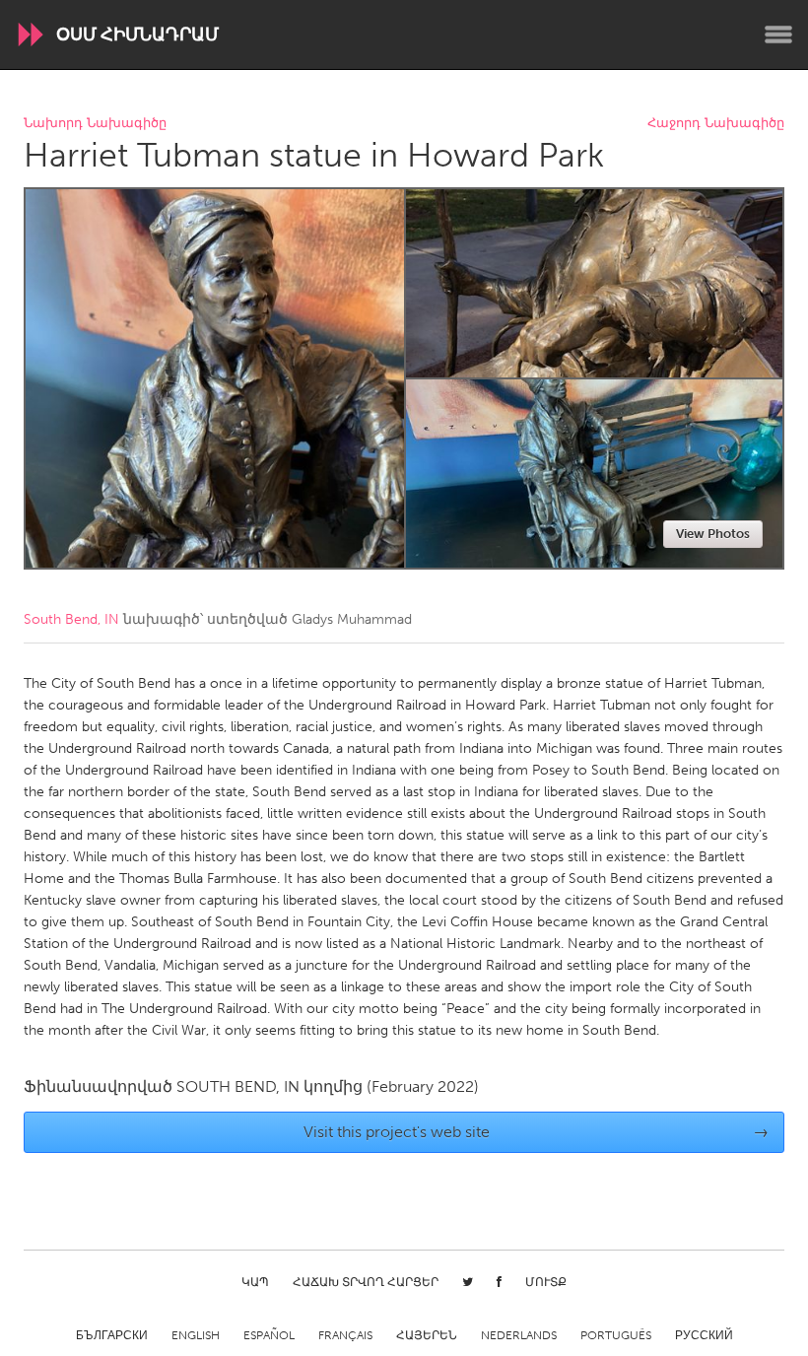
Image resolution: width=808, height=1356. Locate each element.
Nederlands (519, 1335)
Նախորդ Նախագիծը (95, 123)
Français (345, 1335)
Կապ (255, 1282)
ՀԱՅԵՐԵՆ (426, 1335)
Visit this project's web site (536, 1131)
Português (615, 1335)
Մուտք (546, 1282)
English (195, 1335)
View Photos (713, 533)
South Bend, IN (71, 619)
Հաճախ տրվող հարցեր (365, 1282)
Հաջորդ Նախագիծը (715, 123)
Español (269, 1335)
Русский (704, 1335)
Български (112, 1335)
